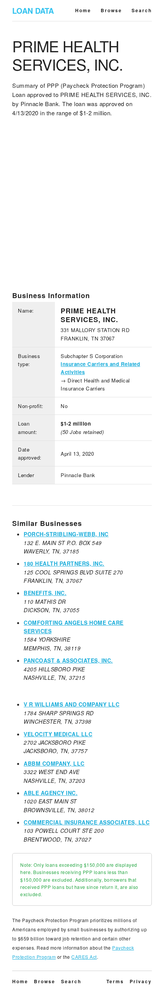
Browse (111, 10)
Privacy (141, 981)
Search (142, 10)
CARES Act (84, 956)
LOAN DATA (33, 10)
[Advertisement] (82, 209)
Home (83, 10)
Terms (115, 981)
